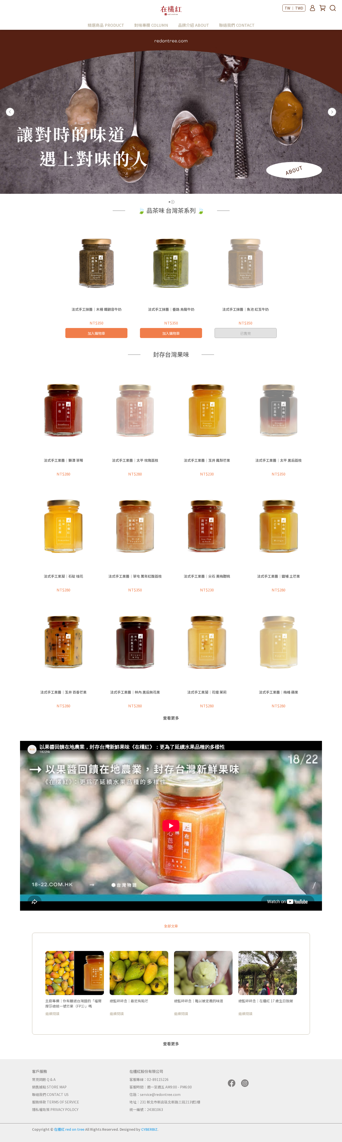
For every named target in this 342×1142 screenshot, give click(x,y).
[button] (10, 112)
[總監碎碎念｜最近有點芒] (139, 973)
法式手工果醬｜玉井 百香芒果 (63, 692)
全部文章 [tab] (171, 925)
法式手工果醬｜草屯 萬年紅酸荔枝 (135, 576)
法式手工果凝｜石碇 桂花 (63, 576)
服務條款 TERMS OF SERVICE (55, 1101)
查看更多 (171, 718)
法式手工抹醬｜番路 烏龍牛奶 (171, 309)
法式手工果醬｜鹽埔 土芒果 (278, 576)
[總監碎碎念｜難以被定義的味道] (203, 973)
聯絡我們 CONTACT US (50, 1094)
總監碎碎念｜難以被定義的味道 (198, 1000)
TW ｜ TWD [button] (294, 8)
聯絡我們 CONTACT (237, 25)
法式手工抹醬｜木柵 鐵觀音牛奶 (96, 309)
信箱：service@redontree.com (155, 1094)
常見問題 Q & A (44, 1079)
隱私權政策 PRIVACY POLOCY (55, 1109)
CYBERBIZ (149, 1129)
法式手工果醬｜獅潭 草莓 (63, 460)
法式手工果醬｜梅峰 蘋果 (278, 692)
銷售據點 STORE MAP (49, 1086)
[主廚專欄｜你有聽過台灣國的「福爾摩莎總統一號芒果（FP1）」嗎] (74, 973)
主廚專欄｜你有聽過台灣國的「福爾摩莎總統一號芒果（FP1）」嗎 (73, 1003)
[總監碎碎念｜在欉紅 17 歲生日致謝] (267, 973)
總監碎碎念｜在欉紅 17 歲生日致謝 (265, 1000)
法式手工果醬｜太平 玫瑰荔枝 (135, 460)
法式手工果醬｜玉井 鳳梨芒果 (207, 460)
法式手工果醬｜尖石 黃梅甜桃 (207, 576)
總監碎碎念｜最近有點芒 (129, 1000)
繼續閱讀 (52, 1013)
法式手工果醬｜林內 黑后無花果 (135, 692)
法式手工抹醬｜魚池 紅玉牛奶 (245, 309)
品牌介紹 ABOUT (193, 25)
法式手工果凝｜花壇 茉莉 (207, 692)
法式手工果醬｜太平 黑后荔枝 (278, 460)
